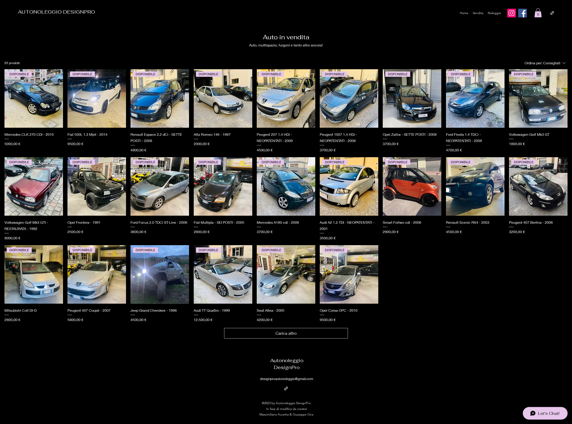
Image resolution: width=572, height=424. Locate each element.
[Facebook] (522, 13)
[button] (538, 12)
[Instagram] (511, 13)
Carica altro (286, 333)
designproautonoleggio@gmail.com (286, 379)
